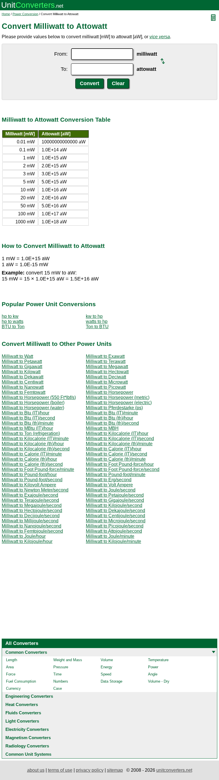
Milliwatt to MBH (102, 428)
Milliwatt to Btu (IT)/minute (112, 412)
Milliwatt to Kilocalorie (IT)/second (120, 438)
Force (10, 674)
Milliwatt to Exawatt (105, 356)
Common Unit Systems (28, 754)
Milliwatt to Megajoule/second (32, 505)
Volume (107, 660)
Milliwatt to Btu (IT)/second (28, 418)
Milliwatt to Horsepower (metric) (117, 397)
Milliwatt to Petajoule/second (115, 495)
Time (57, 674)
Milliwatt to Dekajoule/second (115, 510)
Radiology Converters (27, 745)
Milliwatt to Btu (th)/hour (109, 418)
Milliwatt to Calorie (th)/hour (29, 459)
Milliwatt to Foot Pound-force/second (122, 469)
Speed (106, 674)
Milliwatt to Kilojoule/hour (27, 541)
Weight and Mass (67, 660)
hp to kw (10, 316)
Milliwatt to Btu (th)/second (112, 423)
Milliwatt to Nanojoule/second (31, 526)
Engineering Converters (29, 696)
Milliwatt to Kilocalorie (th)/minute (119, 443)
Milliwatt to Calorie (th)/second (32, 464)
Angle (152, 674)
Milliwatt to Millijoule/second (30, 520)
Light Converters (22, 721)
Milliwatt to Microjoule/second (115, 520)
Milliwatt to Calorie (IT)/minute (32, 454)
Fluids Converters (23, 712)
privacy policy (90, 770)
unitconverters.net (174, 770)
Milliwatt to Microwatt (107, 382)
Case (57, 688)
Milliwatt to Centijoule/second (115, 515)
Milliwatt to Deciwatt (106, 376)
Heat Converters (21, 704)
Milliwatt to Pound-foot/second (32, 479)
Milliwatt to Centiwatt (22, 382)
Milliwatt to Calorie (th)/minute (116, 459)
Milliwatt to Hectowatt (107, 371)
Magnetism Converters (28, 737)
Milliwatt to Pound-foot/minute (115, 474)
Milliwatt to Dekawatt (22, 376)
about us (35, 770)
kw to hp (94, 316)
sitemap (115, 770)
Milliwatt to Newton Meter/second (35, 490)
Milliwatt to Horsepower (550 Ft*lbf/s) (39, 397)
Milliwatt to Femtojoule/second (32, 531)
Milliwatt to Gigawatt (22, 366)
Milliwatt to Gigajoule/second (115, 500)
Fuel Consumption (21, 681)
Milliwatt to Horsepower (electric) (119, 402)
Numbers (60, 681)
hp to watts (12, 321)
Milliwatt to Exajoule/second (30, 495)
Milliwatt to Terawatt (105, 361)
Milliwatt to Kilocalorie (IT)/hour (117, 433)
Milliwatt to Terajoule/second (30, 500)
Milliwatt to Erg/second (108, 479)
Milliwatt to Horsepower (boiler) (33, 402)
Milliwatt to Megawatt (107, 366)
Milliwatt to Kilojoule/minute (113, 541)
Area (10, 667)
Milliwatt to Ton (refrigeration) (31, 433)
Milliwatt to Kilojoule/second (114, 505)
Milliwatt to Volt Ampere (109, 484)
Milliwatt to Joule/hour (24, 536)
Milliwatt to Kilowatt (21, 371)
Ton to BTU (97, 326)
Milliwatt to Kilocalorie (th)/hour (33, 443)
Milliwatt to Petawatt (22, 361)
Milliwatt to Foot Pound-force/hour (120, 464)
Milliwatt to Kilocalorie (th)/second (36, 448)
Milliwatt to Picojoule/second (114, 526)
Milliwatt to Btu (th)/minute (28, 423)
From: (61, 54)
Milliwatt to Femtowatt (23, 392)
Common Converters (26, 652)
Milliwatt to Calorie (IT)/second (116, 454)
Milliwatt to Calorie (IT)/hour (113, 448)
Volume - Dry (158, 681)
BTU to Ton (13, 326)
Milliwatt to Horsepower (109, 392)
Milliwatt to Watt (17, 356)
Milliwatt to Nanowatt (23, 387)
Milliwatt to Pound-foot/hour (29, 474)
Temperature (158, 660)
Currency (13, 688)
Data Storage (111, 681)
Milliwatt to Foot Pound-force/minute (38, 469)
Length (11, 660)
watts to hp (97, 321)
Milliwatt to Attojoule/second (114, 531)
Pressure (60, 667)
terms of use (60, 770)
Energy (106, 667)
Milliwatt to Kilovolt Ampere (29, 484)
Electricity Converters (27, 729)
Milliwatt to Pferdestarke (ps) (114, 407)
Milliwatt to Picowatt (106, 387)
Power (153, 667)
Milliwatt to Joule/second (110, 490)
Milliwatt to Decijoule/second (31, 515)
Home (6, 14)
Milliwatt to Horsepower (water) (33, 407)
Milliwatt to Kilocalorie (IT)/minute (35, 438)
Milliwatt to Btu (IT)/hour (25, 412)
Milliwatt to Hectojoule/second (32, 510)
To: (64, 69)
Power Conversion (25, 14)
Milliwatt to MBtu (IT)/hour (27, 428)
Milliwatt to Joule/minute (110, 536)
